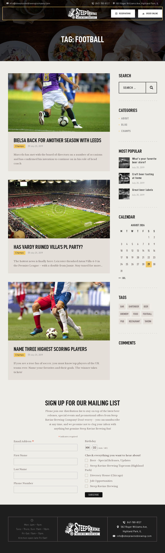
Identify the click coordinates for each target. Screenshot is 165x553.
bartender (134, 306)
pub (122, 321)
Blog (124, 124)
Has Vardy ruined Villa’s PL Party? (48, 247)
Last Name (20, 469)
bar (122, 306)
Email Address (24, 441)
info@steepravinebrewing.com (134, 536)
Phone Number (23, 483)
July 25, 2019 (37, 146)
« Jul (123, 278)
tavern (148, 321)
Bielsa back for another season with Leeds (57, 140)
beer (146, 306)
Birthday (90, 441)
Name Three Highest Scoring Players (50, 349)
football (147, 314)
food (135, 314)
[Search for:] (138, 87)
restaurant (134, 321)
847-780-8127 (134, 522)
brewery (124, 314)
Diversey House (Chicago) (106, 475)
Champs (19, 146)
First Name (20, 455)
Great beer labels (142, 189)
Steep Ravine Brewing (104, 486)
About (125, 118)
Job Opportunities (101, 480)
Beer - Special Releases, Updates (110, 460)
